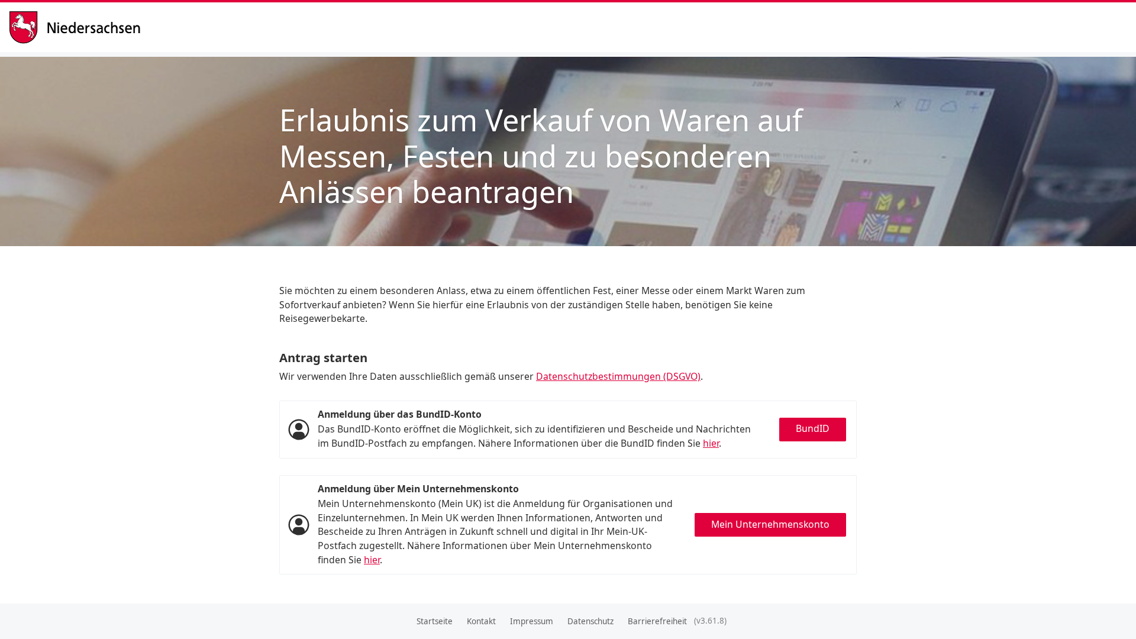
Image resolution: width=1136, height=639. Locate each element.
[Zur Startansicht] (79, 27)
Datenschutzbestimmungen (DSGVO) (618, 376)
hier (711, 443)
